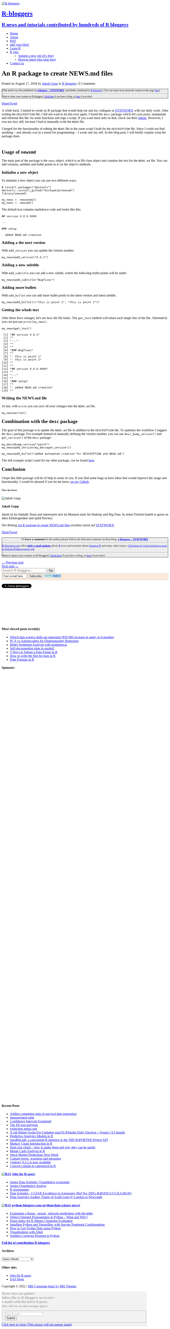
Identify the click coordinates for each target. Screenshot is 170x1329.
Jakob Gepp (50, 83)
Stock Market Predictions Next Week (34, 1155)
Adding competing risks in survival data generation (43, 1114)
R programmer (19, 1189)
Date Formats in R (22, 659)
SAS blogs (17, 1279)
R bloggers (69, 83)
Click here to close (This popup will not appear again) (37, 1324)
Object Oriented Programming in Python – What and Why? (49, 1217)
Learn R (15, 48)
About (14, 37)
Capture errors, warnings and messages (35, 1158)
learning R (95, 545)
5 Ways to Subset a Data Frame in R (33, 652)
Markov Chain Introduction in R (31, 1143)
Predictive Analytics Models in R (31, 1136)
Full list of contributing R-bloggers (26, 1243)
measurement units (22, 1117)
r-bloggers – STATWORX (50, 90)
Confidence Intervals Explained (30, 1121)
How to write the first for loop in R (33, 656)
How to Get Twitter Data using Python (35, 1228)
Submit (11, 1318)
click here (49, 96)
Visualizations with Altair (26, 1232)
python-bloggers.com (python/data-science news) (46, 1205)
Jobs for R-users (23, 1174)
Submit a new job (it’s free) (36, 56)
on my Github (79, 481)
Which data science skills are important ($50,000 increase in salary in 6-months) (62, 637)
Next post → (10, 566)
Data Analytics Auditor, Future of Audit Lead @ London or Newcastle (56, 1197)
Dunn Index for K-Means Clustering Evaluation (41, 1221)
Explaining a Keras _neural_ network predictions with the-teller (51, 1213)
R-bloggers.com (11, 545)
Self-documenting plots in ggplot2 (32, 648)
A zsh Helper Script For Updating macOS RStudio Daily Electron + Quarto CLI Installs (67, 1132)
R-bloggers (96, 90)
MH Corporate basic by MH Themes (52, 1286)
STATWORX (124, 110)
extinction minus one (23, 1128)
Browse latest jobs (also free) (37, 59)
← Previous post (12, 562)
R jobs (14, 52)
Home (14, 33)
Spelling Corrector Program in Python (35, 1235)
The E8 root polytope (24, 1125)
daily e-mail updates (39, 545)
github (142, 118)
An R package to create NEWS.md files (44, 525)
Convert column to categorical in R (33, 1166)
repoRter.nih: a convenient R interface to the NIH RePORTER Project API (59, 1140)
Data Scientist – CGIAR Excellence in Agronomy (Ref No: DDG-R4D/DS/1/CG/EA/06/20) (70, 1193)
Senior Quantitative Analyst (28, 1186)
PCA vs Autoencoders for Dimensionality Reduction (44, 641)
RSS (13, 41)
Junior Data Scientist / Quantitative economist (39, 1182)
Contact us (17, 63)
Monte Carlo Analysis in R (27, 1151)
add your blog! (19, 44)
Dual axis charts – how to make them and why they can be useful (52, 1147)
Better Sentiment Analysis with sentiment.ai (38, 644)
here (157, 90)
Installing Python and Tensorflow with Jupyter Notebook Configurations (57, 1224)
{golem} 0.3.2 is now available (30, 1162)
